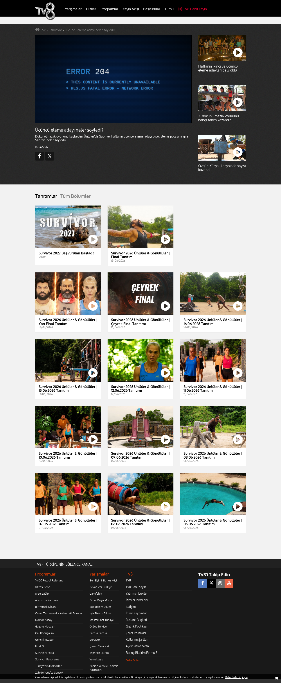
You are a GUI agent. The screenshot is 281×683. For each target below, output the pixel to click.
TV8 (128, 580)
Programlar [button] (109, 9)
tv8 (44, 30)
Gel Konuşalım (44, 633)
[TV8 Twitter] (211, 583)
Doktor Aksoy (43, 620)
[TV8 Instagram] (220, 583)
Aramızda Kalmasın (47, 600)
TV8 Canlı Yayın (195, 9)
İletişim (131, 606)
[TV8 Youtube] (229, 583)
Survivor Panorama (47, 659)
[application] (113, 79)
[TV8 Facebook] (202, 583)
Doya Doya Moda (101, 600)
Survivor (95, 639)
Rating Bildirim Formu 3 (141, 652)
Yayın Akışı (131, 9)
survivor (56, 30)
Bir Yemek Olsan (45, 606)
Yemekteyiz (96, 659)
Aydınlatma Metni (138, 646)
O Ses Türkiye (98, 626)
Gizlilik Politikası (136, 626)
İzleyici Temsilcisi (137, 600)
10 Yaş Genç (42, 587)
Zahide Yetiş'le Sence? (49, 672)
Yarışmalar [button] (73, 9)
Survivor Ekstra (44, 652)
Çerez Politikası (136, 633)
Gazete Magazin (45, 626)
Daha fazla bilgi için (236, 677)
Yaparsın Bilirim (99, 652)
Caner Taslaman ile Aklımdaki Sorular (58, 613)
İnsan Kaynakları (137, 613)
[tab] (46, 197)
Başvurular (151, 9)
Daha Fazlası (133, 660)
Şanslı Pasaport (99, 646)
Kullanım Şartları (137, 639)
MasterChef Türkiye (102, 620)
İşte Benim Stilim (100, 606)
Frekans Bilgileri (136, 620)
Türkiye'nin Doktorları (48, 666)
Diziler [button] (91, 9)
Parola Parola (98, 633)
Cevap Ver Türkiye (101, 587)
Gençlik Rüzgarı (44, 639)
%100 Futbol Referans (49, 580)
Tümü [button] (169, 9)
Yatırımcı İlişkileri (137, 593)
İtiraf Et (39, 646)
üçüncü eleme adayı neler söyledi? (91, 30)
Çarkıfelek (96, 593)
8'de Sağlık (42, 593)
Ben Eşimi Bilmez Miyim (104, 580)
